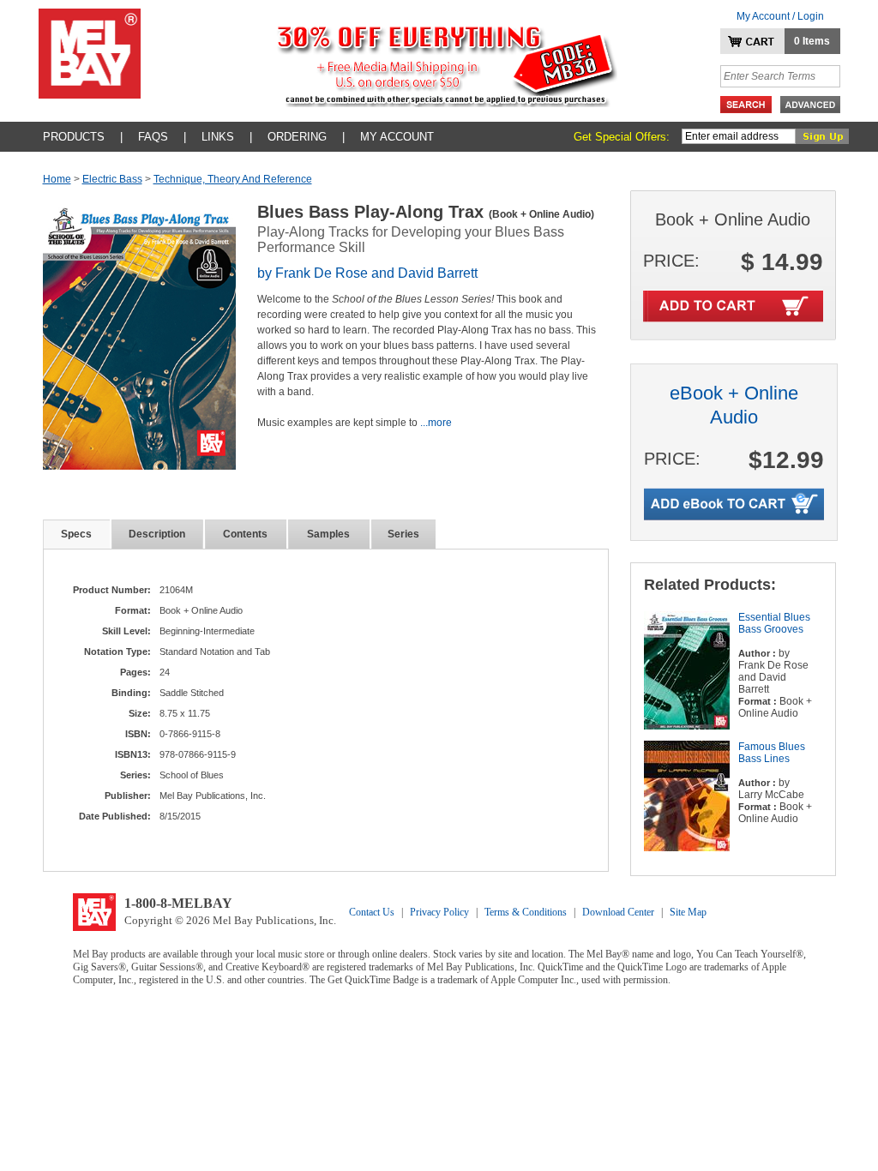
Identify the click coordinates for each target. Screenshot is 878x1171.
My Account (397, 136)
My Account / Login (780, 16)
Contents (245, 534)
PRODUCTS (74, 136)
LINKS (217, 136)
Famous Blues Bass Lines (771, 753)
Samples (328, 534)
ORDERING (297, 136)
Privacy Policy (439, 912)
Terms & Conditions (525, 912)
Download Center (618, 912)
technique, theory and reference (232, 179)
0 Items (812, 41)
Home (57, 179)
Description (157, 534)
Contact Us (371, 912)
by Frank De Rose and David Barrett (367, 273)
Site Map (688, 912)
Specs (76, 534)
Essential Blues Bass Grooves (774, 623)
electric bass (112, 179)
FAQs (153, 136)
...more (436, 423)
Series (403, 534)
